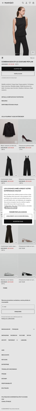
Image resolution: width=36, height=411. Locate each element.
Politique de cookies (11, 208)
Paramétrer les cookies (18, 212)
